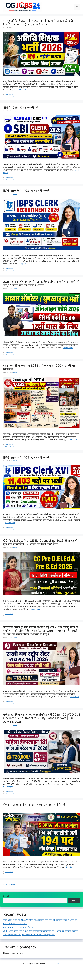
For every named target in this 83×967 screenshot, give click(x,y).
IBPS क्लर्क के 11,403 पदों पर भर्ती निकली (26, 457)
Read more (22, 90)
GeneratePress (54, 964)
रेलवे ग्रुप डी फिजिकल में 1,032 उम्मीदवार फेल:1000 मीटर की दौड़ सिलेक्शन (39, 367)
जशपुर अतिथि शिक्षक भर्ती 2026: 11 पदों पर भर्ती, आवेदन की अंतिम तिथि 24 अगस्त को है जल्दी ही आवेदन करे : (38, 22)
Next (14, 885)
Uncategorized (9, 94)
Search (6, 896)
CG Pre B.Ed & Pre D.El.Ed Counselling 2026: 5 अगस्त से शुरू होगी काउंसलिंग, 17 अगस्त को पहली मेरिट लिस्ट (40, 542)
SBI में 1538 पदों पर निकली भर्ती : (21, 107)
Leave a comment (9, 96)
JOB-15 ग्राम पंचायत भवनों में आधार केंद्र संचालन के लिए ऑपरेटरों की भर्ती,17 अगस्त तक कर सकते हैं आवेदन (41, 283)
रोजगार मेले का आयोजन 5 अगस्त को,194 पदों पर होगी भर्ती (34, 805)
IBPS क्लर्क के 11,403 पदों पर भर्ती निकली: (26, 190)
